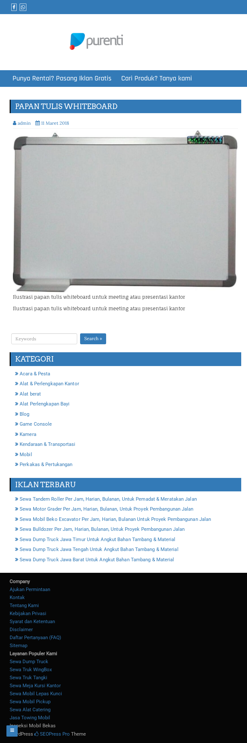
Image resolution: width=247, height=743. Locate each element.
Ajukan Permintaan (30, 589)
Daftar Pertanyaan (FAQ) (35, 637)
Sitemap (18, 645)
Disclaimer (21, 629)
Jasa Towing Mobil (30, 718)
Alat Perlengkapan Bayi (44, 404)
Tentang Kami (24, 605)
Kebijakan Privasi (28, 613)
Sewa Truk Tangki (28, 677)
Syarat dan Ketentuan (32, 621)
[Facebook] (13, 7)
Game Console (36, 424)
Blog (24, 414)
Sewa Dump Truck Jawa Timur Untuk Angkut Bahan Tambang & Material (97, 539)
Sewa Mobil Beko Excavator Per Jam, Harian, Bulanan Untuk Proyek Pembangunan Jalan (115, 519)
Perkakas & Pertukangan (46, 464)
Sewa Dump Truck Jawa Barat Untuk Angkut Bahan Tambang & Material (97, 560)
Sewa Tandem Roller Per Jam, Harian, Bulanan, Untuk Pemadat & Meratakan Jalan (108, 499)
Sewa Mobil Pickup (30, 702)
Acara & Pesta (35, 374)
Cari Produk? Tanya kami (156, 78)
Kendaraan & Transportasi (47, 444)
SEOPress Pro (54, 734)
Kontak (17, 597)
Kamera (28, 434)
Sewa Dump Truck (29, 661)
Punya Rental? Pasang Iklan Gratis (62, 78)
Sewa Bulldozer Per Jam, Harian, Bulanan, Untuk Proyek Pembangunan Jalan (102, 529)
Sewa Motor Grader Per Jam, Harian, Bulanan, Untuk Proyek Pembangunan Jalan (106, 509)
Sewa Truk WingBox (31, 669)
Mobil (26, 454)
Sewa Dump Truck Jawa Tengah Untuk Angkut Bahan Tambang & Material (99, 549)
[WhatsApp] (22, 7)
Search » (93, 338)
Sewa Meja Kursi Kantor (35, 686)
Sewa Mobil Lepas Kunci (36, 694)
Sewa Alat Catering (30, 710)
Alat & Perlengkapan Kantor (49, 384)
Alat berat (30, 394)
